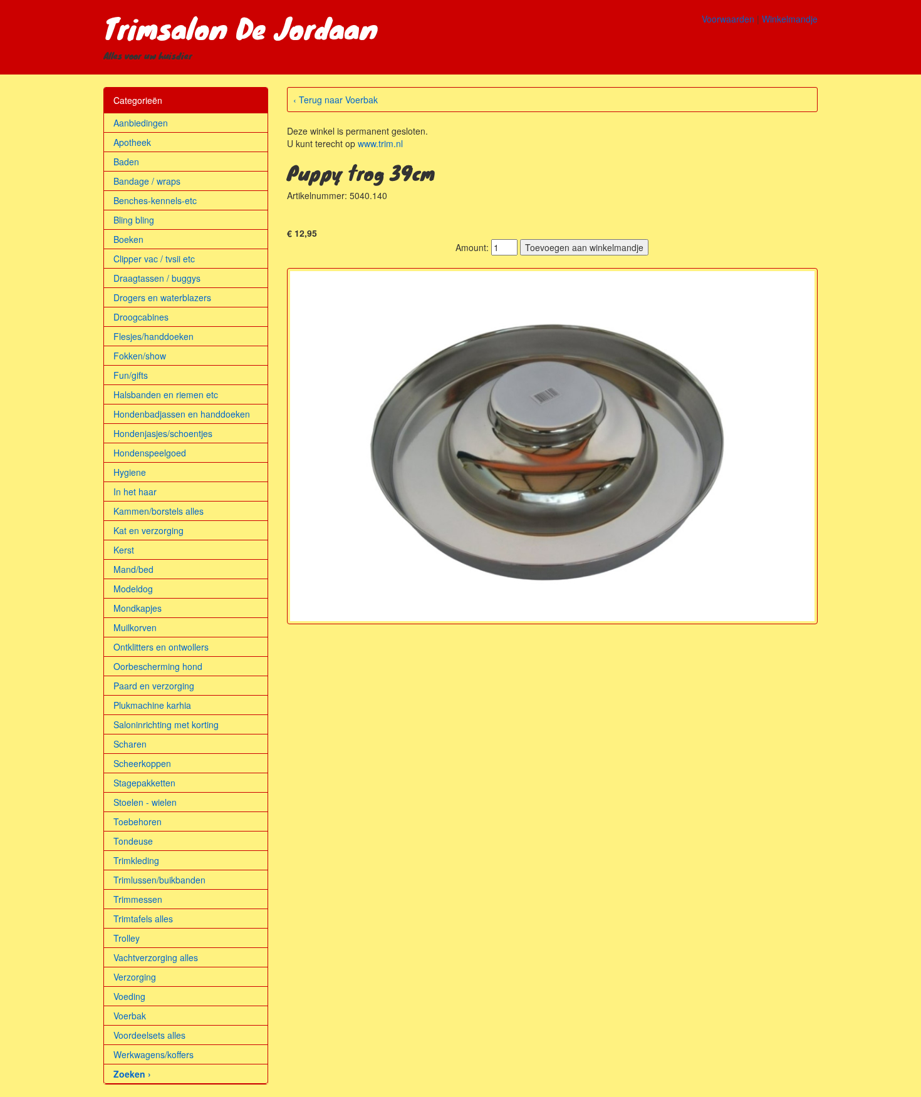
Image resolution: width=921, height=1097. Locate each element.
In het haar (135, 491)
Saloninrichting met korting (166, 724)
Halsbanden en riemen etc (165, 394)
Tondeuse (133, 841)
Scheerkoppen (142, 763)
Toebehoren (137, 821)
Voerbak (129, 1015)
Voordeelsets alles (149, 1035)
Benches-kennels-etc (155, 200)
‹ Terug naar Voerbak (335, 99)
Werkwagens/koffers (153, 1054)
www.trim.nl (380, 143)
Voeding (129, 996)
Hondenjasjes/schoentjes (162, 433)
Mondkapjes (137, 608)
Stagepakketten (144, 782)
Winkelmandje (790, 19)
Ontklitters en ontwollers (161, 647)
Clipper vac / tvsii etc (154, 258)
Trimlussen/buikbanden (159, 879)
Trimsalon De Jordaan (240, 27)
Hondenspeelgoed (149, 452)
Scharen (130, 744)
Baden (126, 161)
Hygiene (129, 472)
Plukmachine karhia (152, 705)
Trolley (126, 938)
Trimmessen (137, 899)
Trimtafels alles (143, 918)
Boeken (128, 239)
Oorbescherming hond (157, 666)
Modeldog (133, 588)
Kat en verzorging (148, 530)
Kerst (123, 549)
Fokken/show (139, 355)
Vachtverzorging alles (155, 957)
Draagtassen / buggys (156, 278)
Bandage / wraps (146, 181)
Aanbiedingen (140, 122)
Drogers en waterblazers (162, 297)
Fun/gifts (130, 375)
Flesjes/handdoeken (153, 336)
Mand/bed (133, 569)
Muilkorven (135, 627)
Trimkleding (136, 860)
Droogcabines (141, 317)
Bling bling (133, 220)
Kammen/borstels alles (158, 511)
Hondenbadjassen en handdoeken (181, 414)
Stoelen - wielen (145, 802)
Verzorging (134, 977)
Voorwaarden (728, 19)
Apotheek (132, 142)
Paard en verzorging (153, 685)
